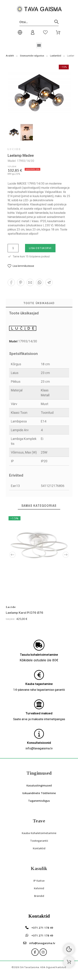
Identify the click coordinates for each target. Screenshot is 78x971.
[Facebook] (35, 952)
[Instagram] (43, 952)
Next (66, 555)
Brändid (39, 896)
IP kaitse (39, 880)
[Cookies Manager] (68, 949)
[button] (39, 45)
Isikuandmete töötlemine (39, 793)
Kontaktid (39, 848)
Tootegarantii (39, 840)
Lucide (14, 149)
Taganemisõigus (39, 800)
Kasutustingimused (39, 785)
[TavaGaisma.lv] (39, 9)
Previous (12, 555)
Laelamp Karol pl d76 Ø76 (24, 612)
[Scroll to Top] (68, 961)
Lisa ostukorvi (40, 248)
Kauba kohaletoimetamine (39, 833)
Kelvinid (39, 888)
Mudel (13, 341)
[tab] (39, 303)
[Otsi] (56, 22)
